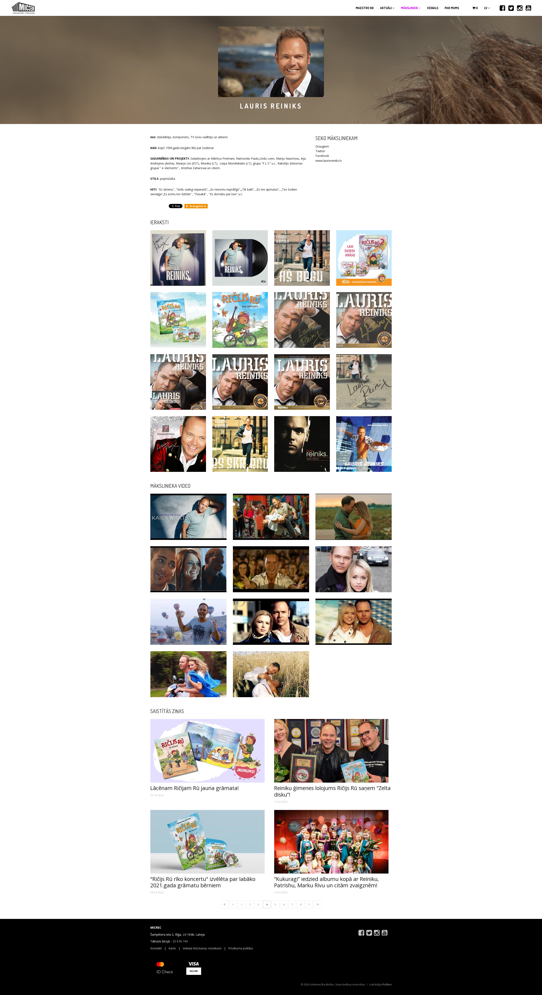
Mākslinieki (410, 8)
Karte (172, 948)
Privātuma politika (240, 948)
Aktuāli (386, 8)
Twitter (320, 151)
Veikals (432, 8)
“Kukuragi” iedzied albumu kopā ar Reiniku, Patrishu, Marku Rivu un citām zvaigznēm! (326, 882)
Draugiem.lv (197, 206)
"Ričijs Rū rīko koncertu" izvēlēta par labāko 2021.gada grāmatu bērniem (202, 882)
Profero (387, 984)
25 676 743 (180, 941)
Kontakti (156, 948)
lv (486, 8)
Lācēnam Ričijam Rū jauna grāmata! (194, 788)
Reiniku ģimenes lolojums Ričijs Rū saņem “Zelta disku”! (332, 791)
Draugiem (322, 146)
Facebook (322, 156)
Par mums (452, 8)
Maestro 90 (365, 8)
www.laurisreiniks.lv (328, 161)
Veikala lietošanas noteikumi (202, 948)
